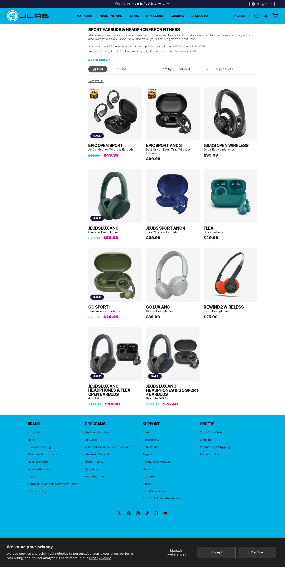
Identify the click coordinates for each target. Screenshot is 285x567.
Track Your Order (211, 432)
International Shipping (215, 447)
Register (148, 454)
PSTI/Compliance (154, 491)
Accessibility (150, 439)
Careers (33, 476)
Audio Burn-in (94, 476)
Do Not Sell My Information (161, 498)
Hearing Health (38, 461)
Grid (100, 69)
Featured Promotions (42, 454)
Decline (257, 552)
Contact (148, 432)
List (123, 69)
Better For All (94, 461)
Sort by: (167, 69)
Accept (216, 552)
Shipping (206, 439)
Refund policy (37, 491)
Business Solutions (98, 432)
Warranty (148, 476)
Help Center (150, 447)
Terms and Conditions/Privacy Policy (53, 483)
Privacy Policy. (100, 558)
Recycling (91, 469)
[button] (262, 4)
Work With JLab (39, 469)
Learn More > (99, 60)
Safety (146, 483)
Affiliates (91, 439)
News (31, 439)
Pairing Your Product (156, 461)
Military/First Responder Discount (108, 447)
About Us (34, 432)
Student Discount (97, 454)
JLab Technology (40, 447)
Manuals (148, 469)
